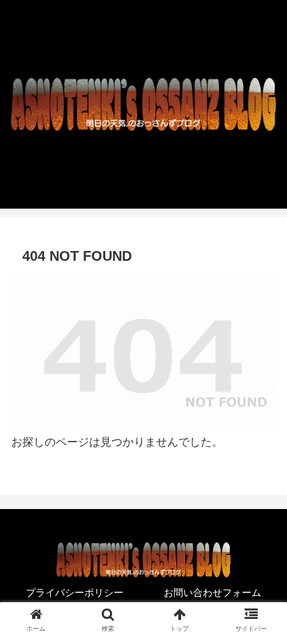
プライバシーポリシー (74, 592)
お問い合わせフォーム (212, 592)
